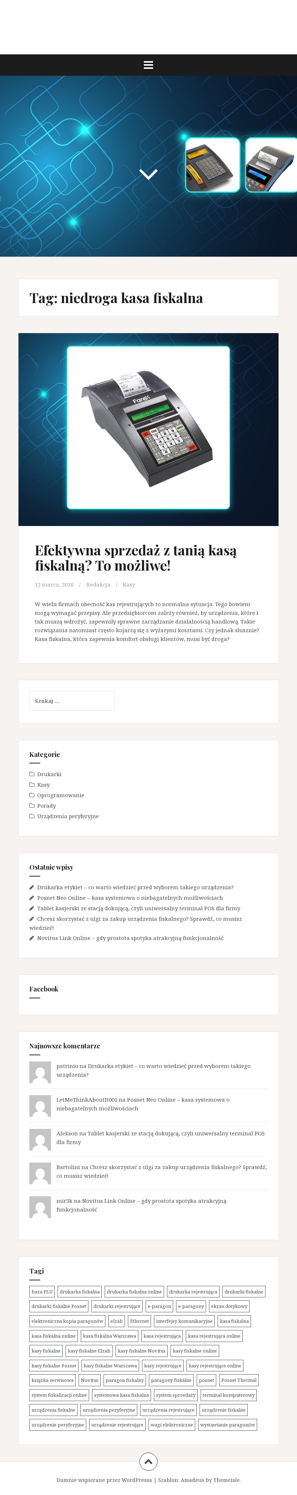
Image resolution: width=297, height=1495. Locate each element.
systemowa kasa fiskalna (121, 1395)
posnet (206, 1380)
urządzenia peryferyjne (109, 1410)
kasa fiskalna (234, 1321)
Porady (46, 805)
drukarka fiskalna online (134, 1291)
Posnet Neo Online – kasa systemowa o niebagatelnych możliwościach (130, 897)
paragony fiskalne (171, 1380)
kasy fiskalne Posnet (54, 1365)
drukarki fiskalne (244, 1291)
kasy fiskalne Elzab (89, 1350)
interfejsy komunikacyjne (184, 1321)
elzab (116, 1321)
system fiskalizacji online (59, 1395)
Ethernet (139, 1321)
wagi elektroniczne (172, 1424)
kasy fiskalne (46, 1350)
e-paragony (191, 1306)
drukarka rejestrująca (193, 1291)
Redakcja (98, 584)
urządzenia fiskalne (53, 1410)
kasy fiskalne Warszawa (110, 1365)
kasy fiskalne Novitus (142, 1350)
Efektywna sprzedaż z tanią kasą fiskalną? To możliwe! (136, 557)
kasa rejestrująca (162, 1336)
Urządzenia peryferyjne (68, 816)
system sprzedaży (176, 1395)
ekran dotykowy (229, 1306)
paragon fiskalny (125, 1380)
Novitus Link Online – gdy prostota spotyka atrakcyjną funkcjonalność (130, 937)
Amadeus (192, 1480)
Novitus (90, 1380)
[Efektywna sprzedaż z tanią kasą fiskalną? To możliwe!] (148, 430)
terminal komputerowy (229, 1395)
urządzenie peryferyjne (58, 1424)
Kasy (129, 584)
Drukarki (49, 774)
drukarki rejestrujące (117, 1306)
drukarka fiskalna (80, 1291)
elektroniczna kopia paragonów (67, 1321)
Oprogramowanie (60, 795)
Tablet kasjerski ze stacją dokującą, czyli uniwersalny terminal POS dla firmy (138, 908)
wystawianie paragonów (227, 1424)
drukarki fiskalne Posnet (59, 1306)
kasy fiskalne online (195, 1350)
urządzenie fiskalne (224, 1410)
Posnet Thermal (238, 1380)
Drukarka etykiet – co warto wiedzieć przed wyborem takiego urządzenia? (135, 887)
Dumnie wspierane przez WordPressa (104, 1480)
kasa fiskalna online (54, 1336)
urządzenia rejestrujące (168, 1410)
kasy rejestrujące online (215, 1365)
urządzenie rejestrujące (117, 1424)
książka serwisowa (53, 1380)
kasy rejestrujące (162, 1365)
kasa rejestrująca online (214, 1336)
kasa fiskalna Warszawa (109, 1336)
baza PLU (42, 1291)
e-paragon (159, 1306)
